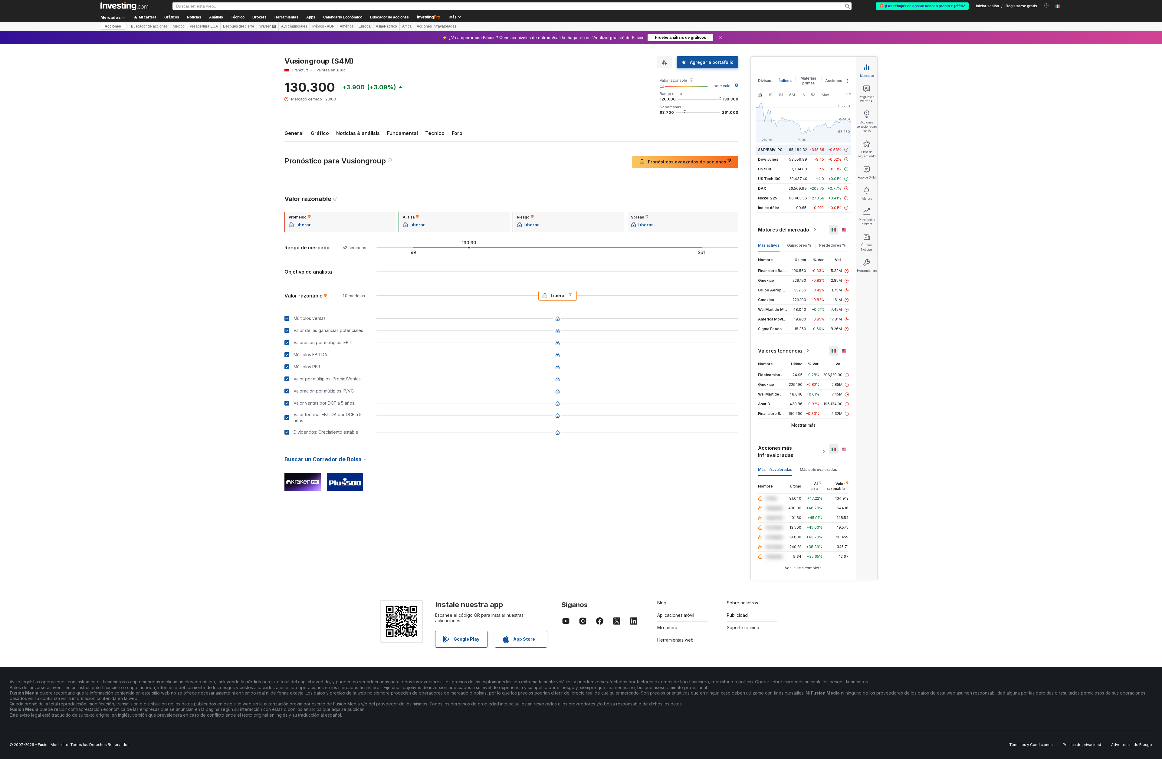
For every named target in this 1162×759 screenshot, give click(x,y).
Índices (785, 80)
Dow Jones (768, 159)
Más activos (769, 245)
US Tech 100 (769, 178)
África (407, 26)
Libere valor (721, 86)
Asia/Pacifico (386, 26)
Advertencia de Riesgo (1131, 744)
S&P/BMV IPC (770, 149)
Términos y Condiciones (1031, 744)
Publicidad (737, 615)
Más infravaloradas (775, 469)
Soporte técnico (743, 627)
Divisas (764, 80)
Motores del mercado (783, 230)
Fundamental (402, 133)
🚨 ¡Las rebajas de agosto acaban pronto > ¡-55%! (922, 6)
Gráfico (320, 133)
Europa (365, 26)
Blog (661, 602)
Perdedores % (832, 245)
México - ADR (323, 26)
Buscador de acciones (389, 17)
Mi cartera (667, 627)
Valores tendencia (780, 351)
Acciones (113, 26)
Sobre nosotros (742, 602)
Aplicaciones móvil (675, 615)
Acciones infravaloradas (436, 26)
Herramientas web (675, 639)
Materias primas (808, 80)
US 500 (764, 169)
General (294, 133)
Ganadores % (799, 245)
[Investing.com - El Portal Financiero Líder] (124, 6)
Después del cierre (238, 26)
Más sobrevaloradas (818, 469)
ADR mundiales (294, 26)
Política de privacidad (1082, 744)
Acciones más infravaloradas (775, 451)
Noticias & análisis (358, 133)
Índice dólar (768, 207)
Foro (457, 133)
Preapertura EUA (204, 26)
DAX (762, 188)
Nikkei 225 (767, 198)
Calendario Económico (342, 17)
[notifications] (1046, 5)
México (179, 26)
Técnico (435, 133)
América (346, 26)
